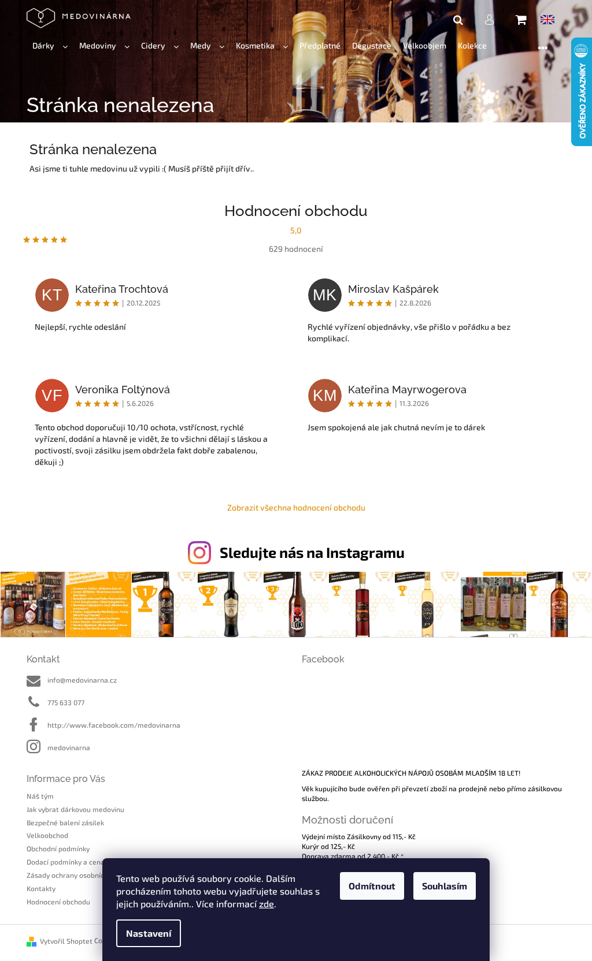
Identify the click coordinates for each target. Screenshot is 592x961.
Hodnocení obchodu (58, 901)
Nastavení (148, 933)
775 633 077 (65, 702)
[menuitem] (50, 45)
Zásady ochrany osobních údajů (77, 875)
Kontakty (41, 888)
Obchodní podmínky (58, 848)
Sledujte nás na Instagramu (312, 552)
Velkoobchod (47, 835)
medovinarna (68, 747)
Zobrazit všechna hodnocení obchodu (296, 507)
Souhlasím (444, 885)
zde (266, 903)
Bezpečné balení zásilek (65, 822)
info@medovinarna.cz (82, 680)
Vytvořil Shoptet (66, 941)
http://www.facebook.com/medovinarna (113, 725)
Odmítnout (372, 885)
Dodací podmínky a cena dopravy (79, 862)
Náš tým (40, 796)
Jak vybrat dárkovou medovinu (75, 809)
